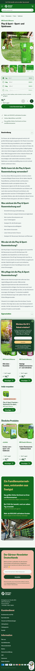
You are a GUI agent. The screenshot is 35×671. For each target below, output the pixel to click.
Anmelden (23, 342)
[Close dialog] (32, 321)
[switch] (31, 669)
